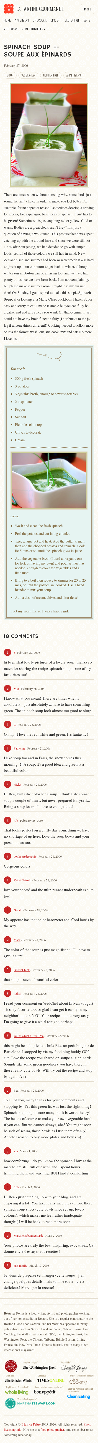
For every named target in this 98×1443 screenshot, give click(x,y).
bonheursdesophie (25, 857)
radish (17, 994)
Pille (17, 1187)
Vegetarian (11, 29)
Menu (87, 9)
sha (16, 1151)
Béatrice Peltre (31, 1424)
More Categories (32, 29)
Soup (10, 75)
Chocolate (39, 20)
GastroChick (22, 970)
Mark (17, 940)
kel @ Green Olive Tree (29, 1036)
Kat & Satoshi (22, 880)
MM (16, 689)
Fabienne (19, 748)
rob (16, 821)
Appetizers (22, 20)
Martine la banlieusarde (28, 1236)
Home (7, 20)
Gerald (18, 910)
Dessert (56, 20)
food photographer (52, 1429)
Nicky (17, 784)
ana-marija (20, 1266)
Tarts (86, 20)
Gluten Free (72, 20)
